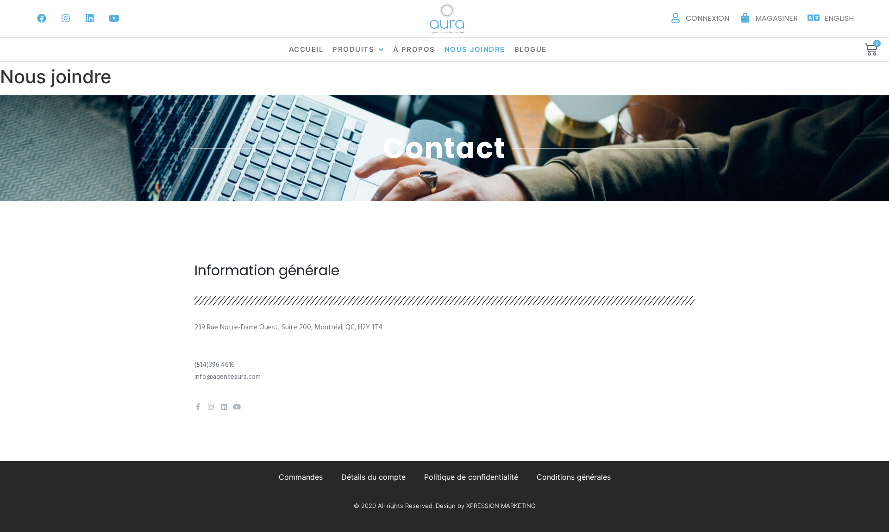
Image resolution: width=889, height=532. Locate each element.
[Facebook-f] (197, 406)
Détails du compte (373, 477)
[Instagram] (65, 18)
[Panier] (871, 49)
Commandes (301, 477)
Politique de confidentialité (471, 477)
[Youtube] (114, 18)
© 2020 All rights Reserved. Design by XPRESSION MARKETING (445, 505)
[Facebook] (41, 18)
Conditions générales (574, 477)
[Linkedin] (90, 18)
